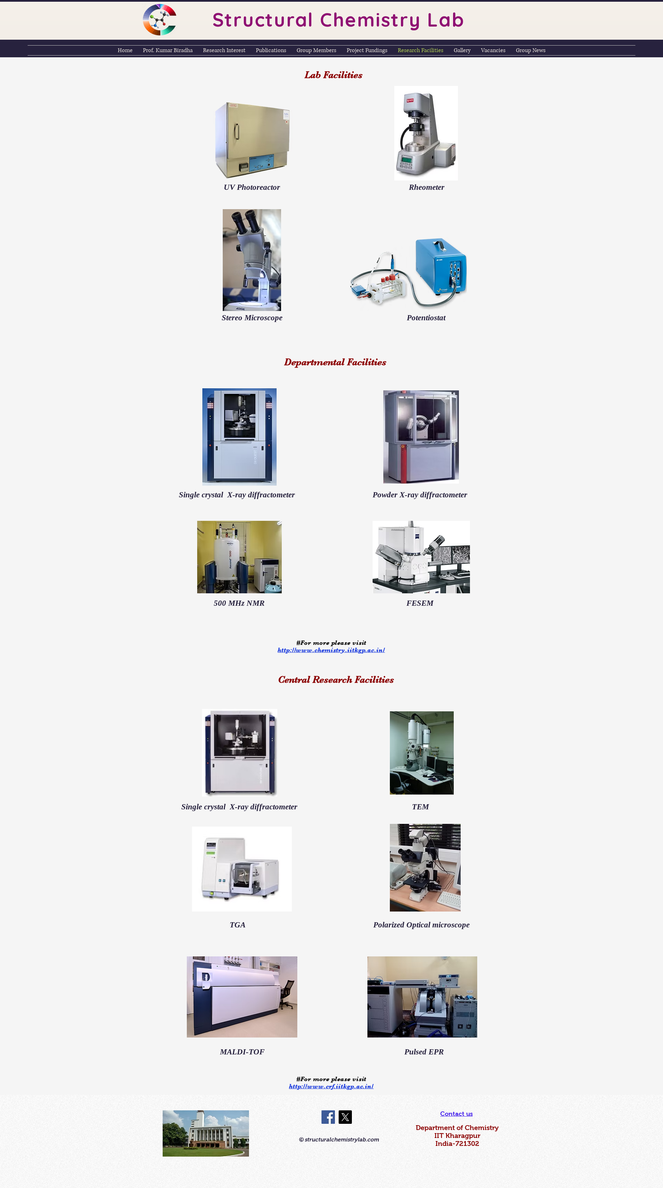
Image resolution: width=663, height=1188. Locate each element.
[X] (345, 1117)
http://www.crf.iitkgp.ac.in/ (331, 1086)
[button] (331, 642)
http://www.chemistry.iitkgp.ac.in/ (331, 649)
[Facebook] (328, 1117)
